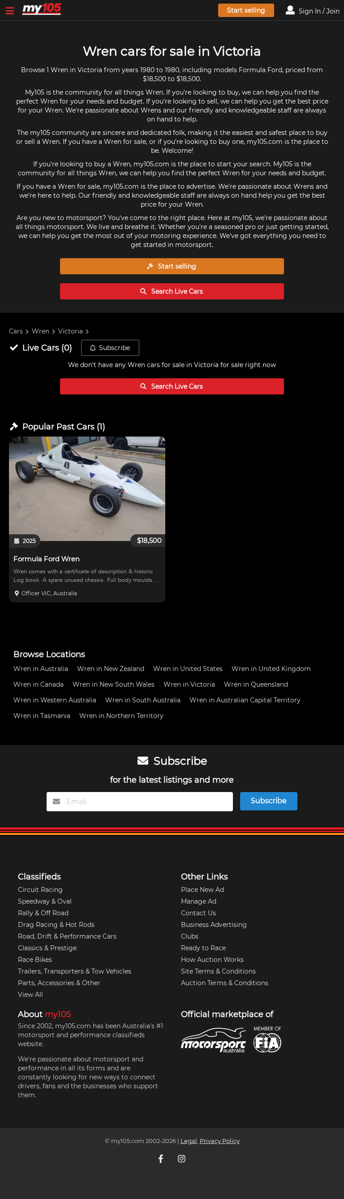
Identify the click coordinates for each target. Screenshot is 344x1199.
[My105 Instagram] (182, 1158)
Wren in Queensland (256, 684)
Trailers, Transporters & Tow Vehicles (74, 971)
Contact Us (198, 913)
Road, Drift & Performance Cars (67, 936)
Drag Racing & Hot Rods (56, 925)
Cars (16, 331)
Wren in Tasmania (41, 716)
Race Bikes (35, 960)
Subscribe (114, 348)
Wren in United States (188, 669)
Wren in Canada (38, 684)
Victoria (70, 331)
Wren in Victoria (189, 684)
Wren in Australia (40, 669)
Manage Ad (198, 901)
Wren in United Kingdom (271, 669)
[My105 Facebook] (161, 1158)
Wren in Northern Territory (121, 716)
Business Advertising (214, 925)
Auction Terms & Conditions (224, 983)
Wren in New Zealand (110, 669)
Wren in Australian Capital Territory (245, 700)
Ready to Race (203, 948)
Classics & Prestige (47, 948)
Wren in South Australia (143, 700)
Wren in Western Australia (54, 700)
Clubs (189, 936)
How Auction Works (212, 960)
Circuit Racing (40, 890)
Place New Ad (202, 890)
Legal (189, 1141)
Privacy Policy (220, 1141)
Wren (40, 331)
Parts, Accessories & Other (59, 983)
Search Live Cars (176, 291)
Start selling (246, 10)
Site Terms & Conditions (218, 971)
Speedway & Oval (45, 901)
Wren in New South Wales (114, 684)
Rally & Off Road (43, 913)
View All (30, 995)
